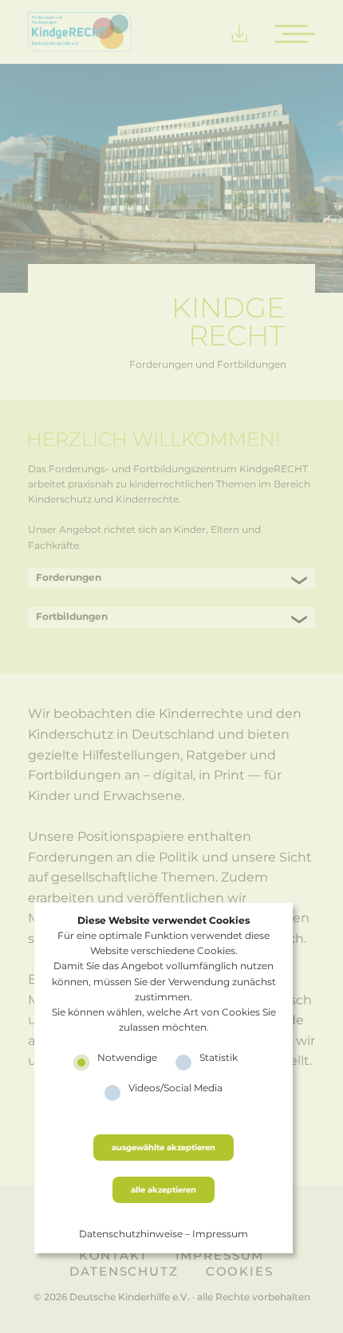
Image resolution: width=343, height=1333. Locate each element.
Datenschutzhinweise (131, 1233)
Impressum (220, 1233)
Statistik (218, 1057)
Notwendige (127, 1057)
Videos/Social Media (175, 1087)
